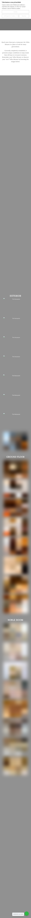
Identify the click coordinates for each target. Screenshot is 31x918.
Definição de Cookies (9, 16)
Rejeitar (24, 16)
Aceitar (15, 12)
